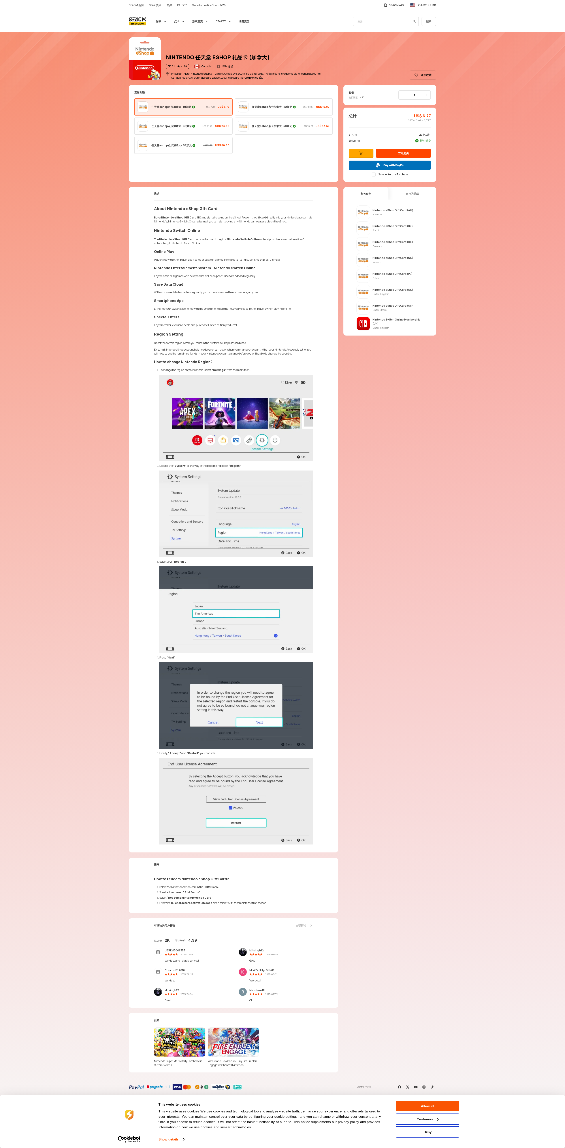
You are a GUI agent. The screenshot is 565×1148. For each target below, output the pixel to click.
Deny (427, 1132)
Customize (425, 1119)
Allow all (427, 1106)
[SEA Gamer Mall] (137, 21)
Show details (168, 1139)
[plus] (426, 95)
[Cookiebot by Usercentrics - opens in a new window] (129, 1139)
